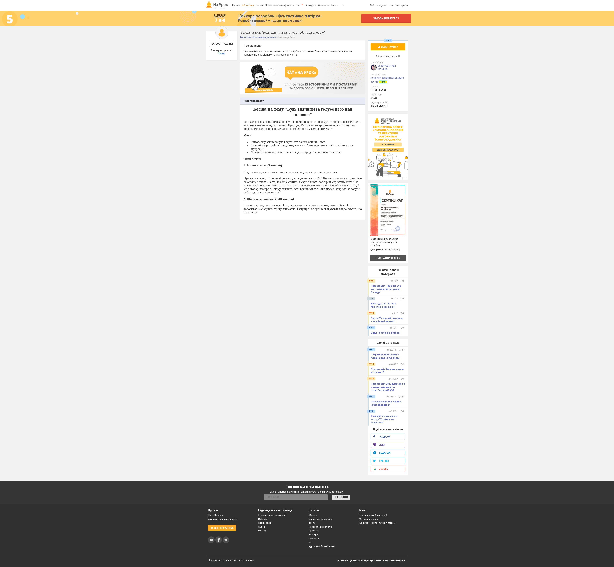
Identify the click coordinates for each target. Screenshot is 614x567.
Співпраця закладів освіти (222, 519)
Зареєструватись (223, 44)
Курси (261, 526)
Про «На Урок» (216, 515)
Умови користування (367, 560)
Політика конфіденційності (392, 560)
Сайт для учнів (378, 5)
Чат (300, 5)
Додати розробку (389, 258)
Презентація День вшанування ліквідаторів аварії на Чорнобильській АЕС (388, 387)
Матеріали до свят (369, 519)
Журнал (236, 5)
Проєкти (313, 530)
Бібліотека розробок (320, 519)
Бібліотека (248, 5)
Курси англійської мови (322, 546)
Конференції (265, 522)
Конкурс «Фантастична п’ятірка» (377, 522)
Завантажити (389, 46)
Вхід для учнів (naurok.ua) (373, 515)
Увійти (221, 53)
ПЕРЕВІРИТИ (341, 497)
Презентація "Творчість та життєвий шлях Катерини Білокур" (386, 289)
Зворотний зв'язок (222, 527)
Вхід (391, 5)
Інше (334, 5)
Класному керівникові (382, 77)
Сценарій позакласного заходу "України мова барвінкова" (384, 419)
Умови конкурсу (386, 18)
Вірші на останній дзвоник (385, 332)
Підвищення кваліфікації (279, 5)
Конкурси (310, 5)
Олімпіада (323, 5)
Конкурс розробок (280, 16)
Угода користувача (346, 560)
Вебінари (263, 519)
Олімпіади (314, 538)
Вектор (262, 530)
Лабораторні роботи (320, 526)
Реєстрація (402, 5)
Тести (259, 5)
